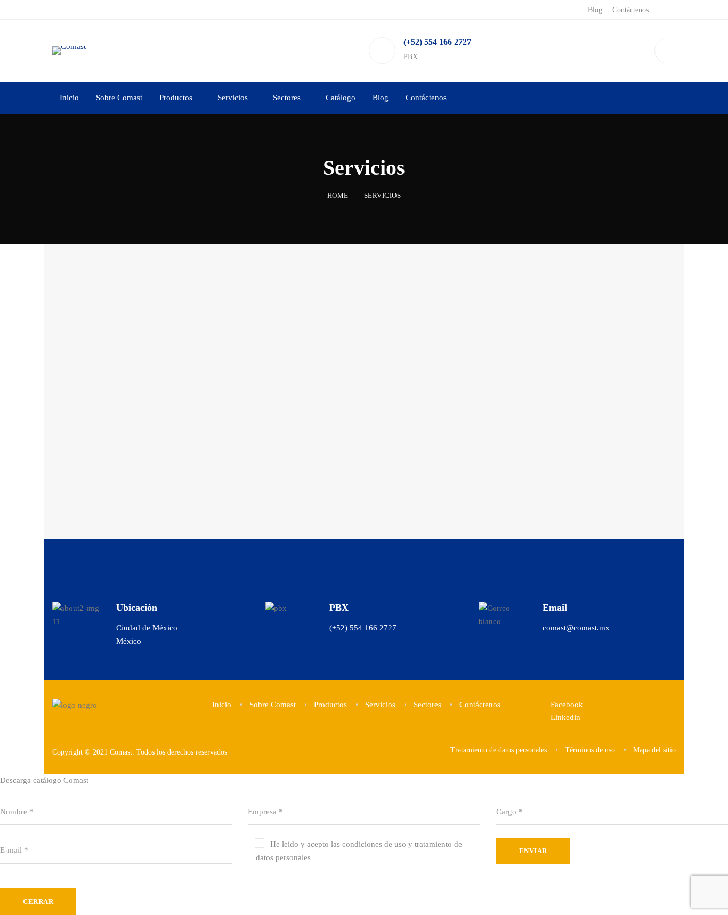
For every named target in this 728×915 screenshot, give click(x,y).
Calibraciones (498, 343)
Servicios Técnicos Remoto (181, 434)
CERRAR (38, 901)
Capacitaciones (325, 343)
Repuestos (135, 343)
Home (338, 195)
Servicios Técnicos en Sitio (356, 434)
